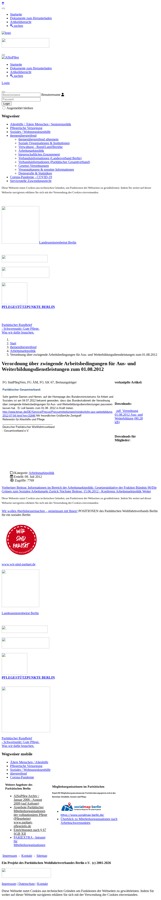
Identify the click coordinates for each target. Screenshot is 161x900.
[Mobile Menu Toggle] (3, 8)
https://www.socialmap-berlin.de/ (82, 815)
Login (6, 83)
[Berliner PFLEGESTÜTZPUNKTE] (14, 303)
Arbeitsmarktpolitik (41, 473)
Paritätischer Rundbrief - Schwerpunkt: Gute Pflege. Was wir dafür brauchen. (20, 742)
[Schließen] (3, 91)
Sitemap (41, 855)
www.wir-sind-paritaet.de (18, 564)
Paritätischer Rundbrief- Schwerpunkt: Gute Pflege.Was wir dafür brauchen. (20, 328)
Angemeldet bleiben (19, 108)
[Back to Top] (3, 3)
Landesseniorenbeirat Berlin (57, 242)
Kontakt (26, 855)
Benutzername (50, 94)
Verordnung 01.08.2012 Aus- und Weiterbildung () (129, 416)
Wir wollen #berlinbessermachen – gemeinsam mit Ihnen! (40, 511)
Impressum (10, 855)
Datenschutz (26, 884)
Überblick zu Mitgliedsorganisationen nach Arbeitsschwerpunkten (89, 821)
